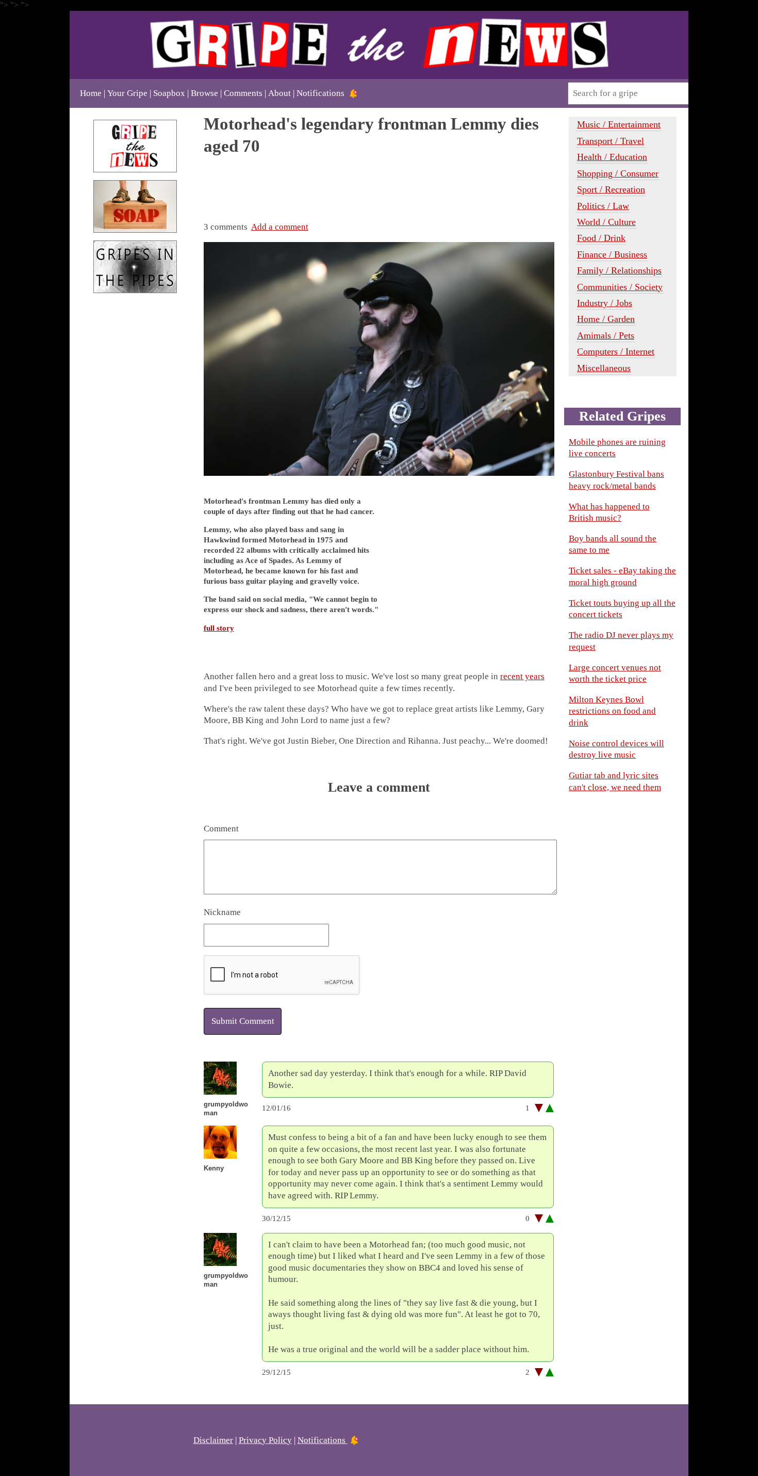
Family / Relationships (619, 270)
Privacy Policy (265, 1440)
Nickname (222, 912)
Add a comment (279, 227)
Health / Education (612, 157)
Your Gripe (127, 93)
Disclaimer (213, 1440)
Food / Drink (601, 238)
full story (219, 627)
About (279, 93)
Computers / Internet (615, 351)
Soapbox (169, 93)
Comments (243, 93)
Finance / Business (612, 254)
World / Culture (606, 222)
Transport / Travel (610, 141)
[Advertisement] (135, 474)
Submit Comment (242, 1021)
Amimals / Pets (605, 335)
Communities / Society (620, 287)
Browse (204, 93)
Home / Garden (606, 319)
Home (91, 93)
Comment (221, 828)
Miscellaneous (604, 368)
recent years (522, 676)
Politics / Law (603, 206)
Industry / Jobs (604, 303)
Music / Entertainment (619, 124)
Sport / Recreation (611, 189)
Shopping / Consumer (617, 173)
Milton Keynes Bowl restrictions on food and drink (612, 711)
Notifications (320, 93)
